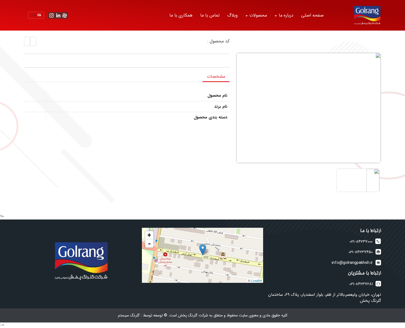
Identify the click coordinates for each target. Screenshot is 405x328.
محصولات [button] (257, 15)
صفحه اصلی (312, 15)
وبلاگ (232, 15)
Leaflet (257, 280)
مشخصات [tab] (216, 76)
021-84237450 (361, 252)
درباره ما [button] (285, 15)
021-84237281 (361, 284)
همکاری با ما (181, 15)
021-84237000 (361, 241)
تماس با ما (210, 15)
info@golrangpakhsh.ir (352, 263)
